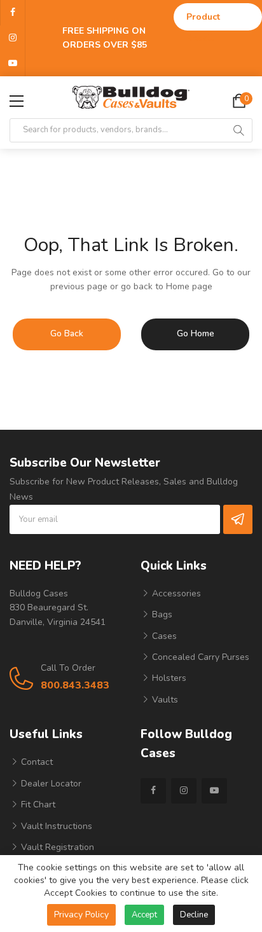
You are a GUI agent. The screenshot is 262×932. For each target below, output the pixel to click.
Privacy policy (81, 914)
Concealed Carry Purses (199, 657)
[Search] (238, 130)
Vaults (163, 700)
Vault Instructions (55, 826)
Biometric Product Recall (206, 17)
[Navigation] (17, 101)
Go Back (66, 333)
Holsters (167, 678)
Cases (163, 636)
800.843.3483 (75, 685)
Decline (194, 915)
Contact (35, 762)
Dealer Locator (49, 784)
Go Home (195, 333)
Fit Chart (36, 804)
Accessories (175, 593)
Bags (160, 614)
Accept (144, 915)
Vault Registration (56, 847)
